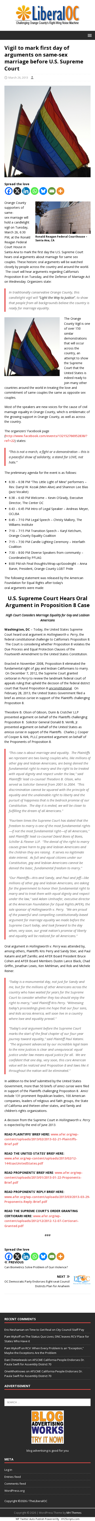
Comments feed (15, 1484)
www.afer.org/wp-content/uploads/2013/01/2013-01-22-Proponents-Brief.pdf (43, 1177)
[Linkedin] (26, 191)
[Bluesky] (43, 191)
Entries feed (12, 1477)
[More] (60, 191)
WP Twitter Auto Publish (30, 1519)
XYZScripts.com (70, 1519)
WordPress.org (14, 1491)
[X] (17, 191)
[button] (89, 35)
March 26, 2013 (18, 77)
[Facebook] (9, 191)
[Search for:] (47, 1402)
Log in (8, 1470)
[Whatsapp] (34, 191)
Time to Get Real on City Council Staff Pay (56, 1330)
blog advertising (37, 1451)
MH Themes (73, 1513)
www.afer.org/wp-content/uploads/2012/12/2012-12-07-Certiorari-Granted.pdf (41, 1221)
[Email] (52, 191)
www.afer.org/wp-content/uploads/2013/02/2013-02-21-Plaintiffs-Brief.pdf (41, 1139)
